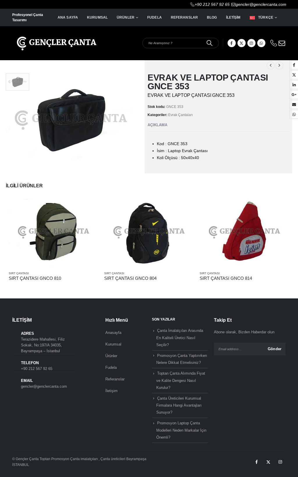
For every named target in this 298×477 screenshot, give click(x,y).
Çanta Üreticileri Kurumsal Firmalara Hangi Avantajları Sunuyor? (179, 405)
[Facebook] (232, 43)
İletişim (233, 17)
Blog (212, 17)
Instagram (280, 462)
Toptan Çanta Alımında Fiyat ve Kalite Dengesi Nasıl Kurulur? (180, 380)
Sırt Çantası (19, 273)
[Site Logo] (56, 39)
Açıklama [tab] (157, 125)
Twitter (268, 462)
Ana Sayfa (68, 17)
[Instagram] (251, 43)
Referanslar (184, 17)
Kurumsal (97, 17)
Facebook (256, 462)
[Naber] (261, 43)
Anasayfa (113, 332)
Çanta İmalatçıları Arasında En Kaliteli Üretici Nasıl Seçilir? (179, 337)
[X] (241, 43)
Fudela (154, 17)
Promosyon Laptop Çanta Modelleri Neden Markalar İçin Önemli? (181, 430)
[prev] (271, 65)
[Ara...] (210, 43)
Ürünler (125, 17)
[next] (279, 65)
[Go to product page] (53, 232)
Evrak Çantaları (180, 115)
